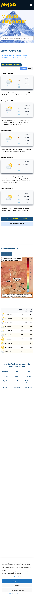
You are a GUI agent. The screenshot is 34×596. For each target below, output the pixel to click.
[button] (31, 560)
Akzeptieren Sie (17, 581)
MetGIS (4, 296)
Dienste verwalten (17, 576)
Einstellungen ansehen (17, 590)
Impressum (25, 593)
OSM (16, 296)
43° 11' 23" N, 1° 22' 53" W (18, 57)
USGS (19, 296)
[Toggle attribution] (31, 295)
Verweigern (17, 585)
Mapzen (13, 296)
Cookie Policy (9, 593)
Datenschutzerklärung (17, 593)
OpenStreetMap (13, 294)
